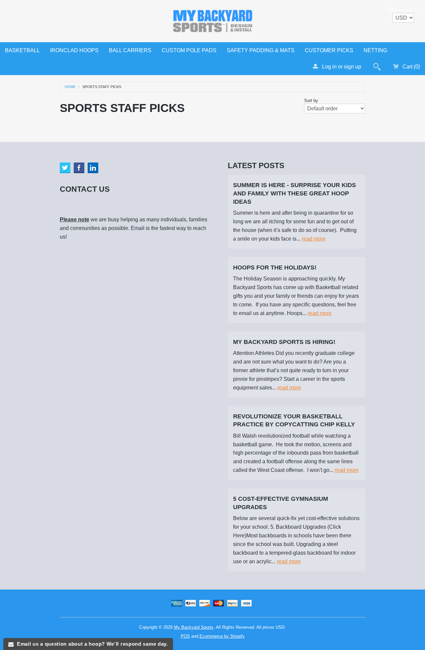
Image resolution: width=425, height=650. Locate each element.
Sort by (311, 100)
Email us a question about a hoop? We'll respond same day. (91, 644)
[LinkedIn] (93, 167)
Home (70, 87)
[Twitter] (65, 167)
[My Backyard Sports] (212, 20)
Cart (410, 66)
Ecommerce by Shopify (222, 636)
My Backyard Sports (193, 627)
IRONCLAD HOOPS (74, 50)
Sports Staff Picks (101, 87)
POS (185, 636)
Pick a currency (403, 9)
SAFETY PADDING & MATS (261, 50)
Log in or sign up (341, 66)
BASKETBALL (22, 50)
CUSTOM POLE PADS (189, 50)
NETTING (375, 50)
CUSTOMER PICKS (329, 50)
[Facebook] (79, 167)
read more (314, 239)
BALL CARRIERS (130, 50)
